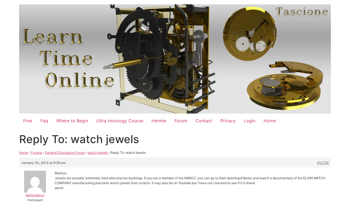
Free (27, 120)
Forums (36, 152)
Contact (204, 120)
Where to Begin (72, 120)
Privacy (228, 120)
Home (270, 120)
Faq (44, 120)
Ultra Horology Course (119, 120)
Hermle (158, 120)
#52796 (323, 163)
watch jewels (98, 152)
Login (249, 120)
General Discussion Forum (65, 152)
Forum (180, 120)
